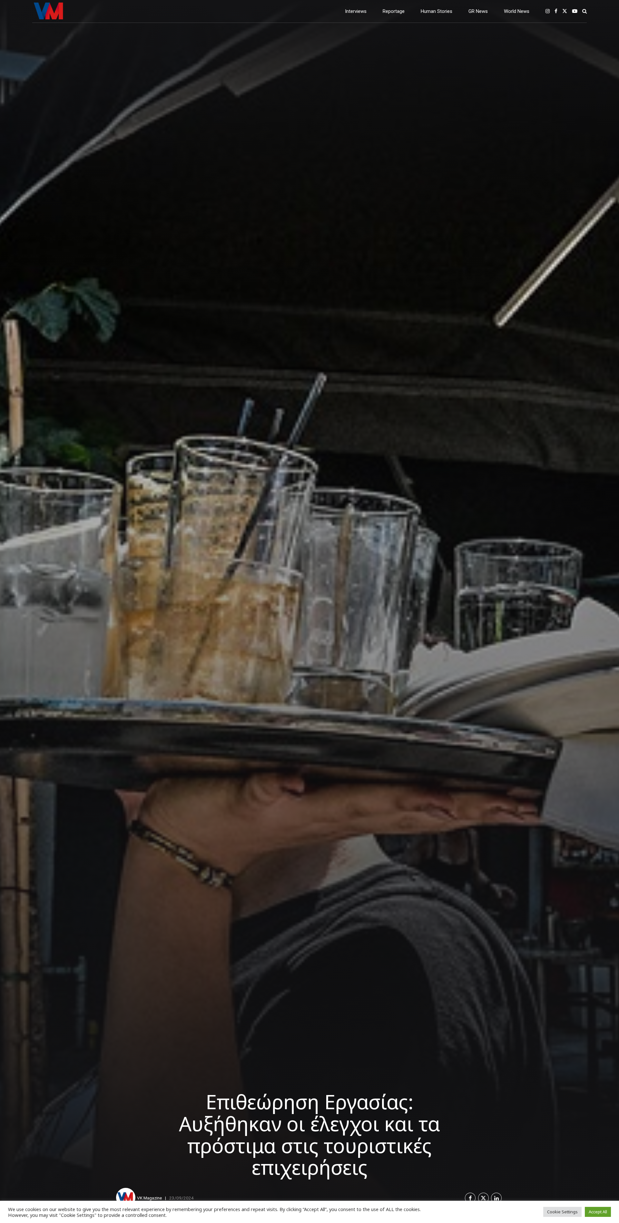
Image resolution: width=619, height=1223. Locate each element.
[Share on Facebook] (470, 1198)
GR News (478, 11)
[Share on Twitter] (483, 1198)
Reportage (394, 11)
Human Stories (436, 11)
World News (516, 11)
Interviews (356, 11)
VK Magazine (149, 1197)
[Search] (584, 11)
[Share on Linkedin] (496, 1198)
